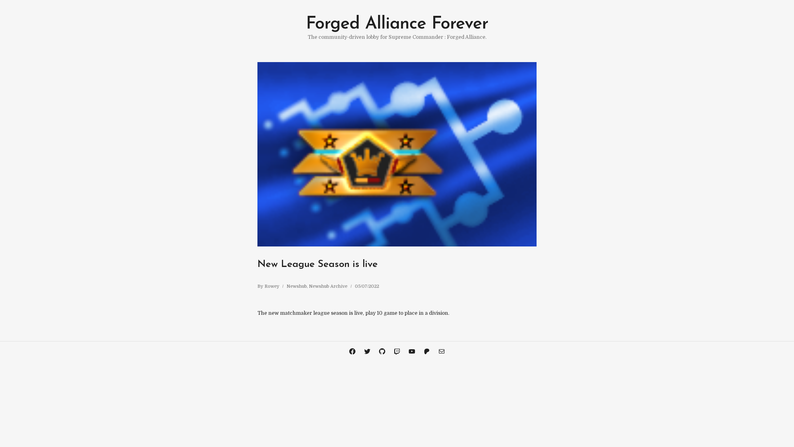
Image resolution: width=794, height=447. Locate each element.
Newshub (297, 286)
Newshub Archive (328, 286)
